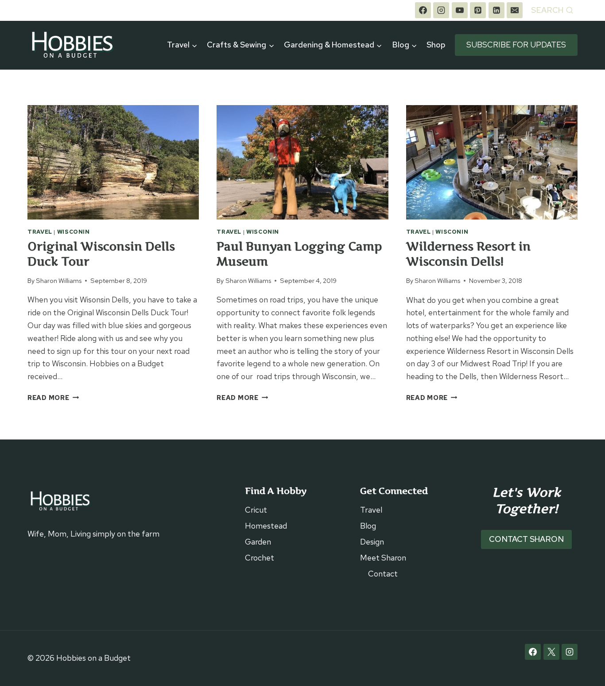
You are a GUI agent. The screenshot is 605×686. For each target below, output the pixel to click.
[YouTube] (460, 10)
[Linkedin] (496, 10)
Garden (258, 542)
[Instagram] (441, 10)
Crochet (259, 558)
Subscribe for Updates (516, 44)
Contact (383, 573)
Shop (436, 44)
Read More (53, 397)
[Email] (515, 10)
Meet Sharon (383, 558)
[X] (551, 652)
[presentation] (113, 162)
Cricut (256, 510)
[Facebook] (423, 10)
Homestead (266, 526)
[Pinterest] (478, 10)
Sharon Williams (58, 280)
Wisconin (73, 231)
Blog (368, 526)
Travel (39, 231)
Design (372, 542)
